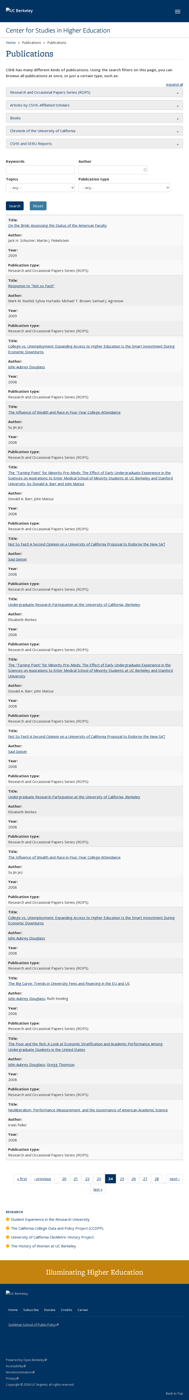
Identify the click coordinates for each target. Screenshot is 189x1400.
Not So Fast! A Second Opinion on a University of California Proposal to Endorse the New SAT (86, 544)
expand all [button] (174, 84)
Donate (49, 1310)
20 (66, 1179)
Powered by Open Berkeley (26, 1360)
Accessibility (16, 1366)
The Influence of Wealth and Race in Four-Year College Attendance (64, 412)
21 (77, 1179)
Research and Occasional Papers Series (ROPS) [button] (50, 92)
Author (85, 161)
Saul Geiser (17, 559)
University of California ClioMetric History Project (52, 1237)
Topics (12, 179)
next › (176, 1179)
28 (158, 1179)
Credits (66, 1310)
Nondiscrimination (20, 1372)
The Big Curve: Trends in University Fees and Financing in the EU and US (69, 983)
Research (14, 1212)
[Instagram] (39, 1301)
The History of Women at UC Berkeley (43, 1245)
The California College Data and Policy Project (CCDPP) (57, 1228)
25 (123, 1179)
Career (83, 1310)
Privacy (12, 1378)
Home (11, 42)
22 (89, 1179)
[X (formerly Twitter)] (10, 1301)
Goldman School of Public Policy (33, 1324)
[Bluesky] (49, 1301)
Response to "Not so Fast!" (31, 285)
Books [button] (15, 117)
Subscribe (31, 1310)
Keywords (15, 161)
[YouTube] (30, 1301)
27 (147, 1179)
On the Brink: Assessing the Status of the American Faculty (57, 225)
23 (100, 1179)
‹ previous (44, 1179)
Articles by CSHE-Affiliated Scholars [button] (40, 105)
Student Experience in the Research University (50, 1219)
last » (100, 1190)
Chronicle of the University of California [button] (42, 130)
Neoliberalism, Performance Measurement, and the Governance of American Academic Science (88, 1109)
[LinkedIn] (20, 1301)
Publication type (94, 179)
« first (23, 1179)
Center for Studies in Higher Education (58, 30)
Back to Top (174, 1393)
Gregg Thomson (61, 1064)
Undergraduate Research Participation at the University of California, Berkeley (74, 604)
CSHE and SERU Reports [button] (31, 143)
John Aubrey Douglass (26, 366)
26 (135, 1179)
